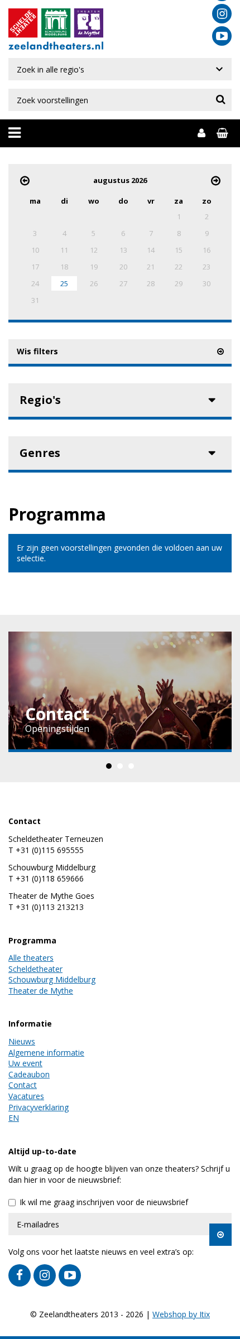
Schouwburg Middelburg (51, 979)
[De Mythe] (87, 24)
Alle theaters (31, 957)
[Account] (201, 133)
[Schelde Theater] (24, 24)
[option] (120, 692)
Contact (22, 1085)
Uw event (25, 1063)
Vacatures (26, 1096)
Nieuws (21, 1041)
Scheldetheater (35, 969)
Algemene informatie (46, 1052)
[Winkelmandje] (224, 133)
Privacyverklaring (38, 1107)
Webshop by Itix (181, 1314)
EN (13, 1117)
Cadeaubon (29, 1074)
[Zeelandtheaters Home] (55, 45)
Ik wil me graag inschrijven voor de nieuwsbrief (104, 1202)
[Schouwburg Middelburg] (56, 24)
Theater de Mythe (40, 990)
